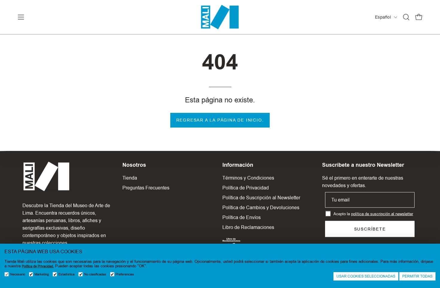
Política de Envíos (241, 217)
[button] (406, 17)
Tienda (129, 178)
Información (237, 165)
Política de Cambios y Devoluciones (260, 207)
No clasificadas (95, 274)
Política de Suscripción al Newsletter (261, 197)
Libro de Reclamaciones (248, 227)
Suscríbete (370, 229)
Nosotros (134, 165)
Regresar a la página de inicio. (220, 120)
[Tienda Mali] (220, 17)
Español (383, 17)
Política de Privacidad (245, 187)
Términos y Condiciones (248, 178)
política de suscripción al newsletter (382, 213)
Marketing (41, 274)
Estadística (66, 274)
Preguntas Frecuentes (145, 187)
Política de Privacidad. (38, 266)
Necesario (17, 274)
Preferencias (125, 274)
